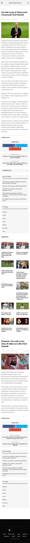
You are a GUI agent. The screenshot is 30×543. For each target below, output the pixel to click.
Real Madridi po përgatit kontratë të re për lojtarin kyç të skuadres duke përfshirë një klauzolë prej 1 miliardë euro (22, 296)
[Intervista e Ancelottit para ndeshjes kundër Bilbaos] (22, 245)
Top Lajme (5, 228)
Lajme (4, 221)
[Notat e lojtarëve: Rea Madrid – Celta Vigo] (7, 306)
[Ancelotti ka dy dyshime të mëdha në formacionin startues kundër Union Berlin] (7, 245)
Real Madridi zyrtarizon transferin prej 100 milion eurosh (14, 199)
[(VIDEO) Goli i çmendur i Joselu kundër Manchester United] (7, 263)
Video (3, 231)
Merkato (4, 225)
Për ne (24, 536)
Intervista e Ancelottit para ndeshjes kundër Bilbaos (14, 186)
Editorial (4, 212)
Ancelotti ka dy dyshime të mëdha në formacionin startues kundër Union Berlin (14, 182)
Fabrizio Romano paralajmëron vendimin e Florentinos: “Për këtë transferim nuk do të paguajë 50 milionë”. (14, 195)
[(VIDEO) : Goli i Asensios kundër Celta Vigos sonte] (22, 306)
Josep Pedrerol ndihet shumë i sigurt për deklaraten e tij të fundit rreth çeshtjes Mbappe (15, 163)
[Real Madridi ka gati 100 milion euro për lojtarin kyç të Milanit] (22, 321)
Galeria (4, 215)
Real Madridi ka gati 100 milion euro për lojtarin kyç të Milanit (22, 330)
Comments (6, 170)
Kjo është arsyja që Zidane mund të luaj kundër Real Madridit (15, 444)
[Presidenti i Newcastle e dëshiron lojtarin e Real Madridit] (7, 321)
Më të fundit (11, 534)
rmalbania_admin (5, 19)
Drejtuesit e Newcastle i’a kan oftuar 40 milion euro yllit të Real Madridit (15, 157)
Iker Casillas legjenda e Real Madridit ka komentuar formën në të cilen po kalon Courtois (15, 437)
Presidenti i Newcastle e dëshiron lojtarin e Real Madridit (6, 330)
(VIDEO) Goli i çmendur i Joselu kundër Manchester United (12, 189)
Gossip (4, 218)
